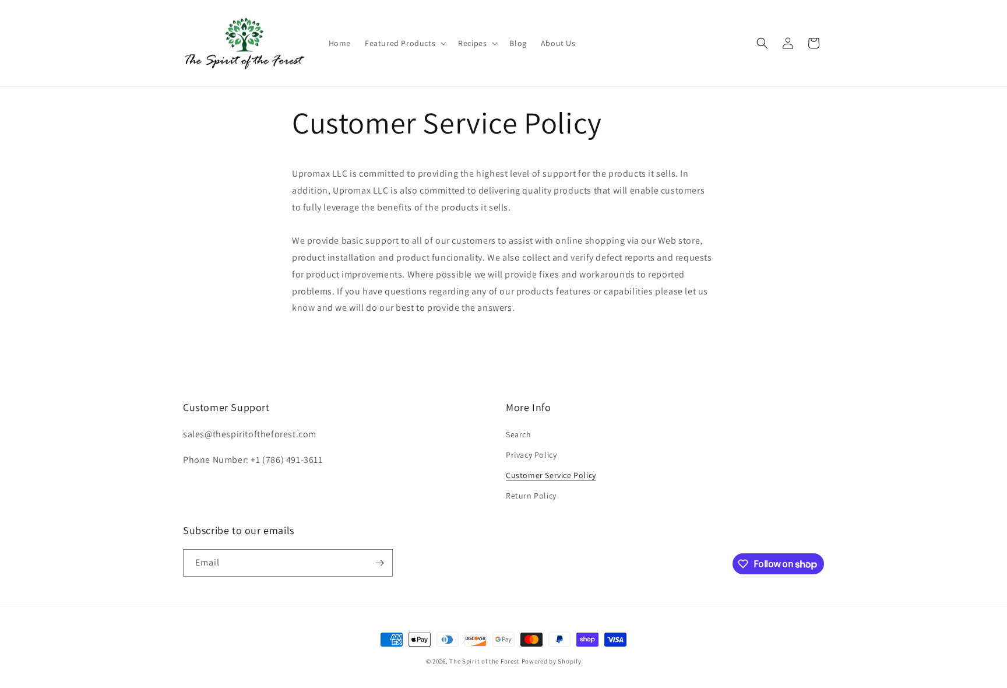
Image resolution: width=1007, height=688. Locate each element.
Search (518, 434)
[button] (404, 43)
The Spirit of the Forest (484, 661)
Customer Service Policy (551, 475)
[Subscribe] (379, 563)
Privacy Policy (531, 455)
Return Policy (531, 495)
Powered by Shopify (552, 661)
